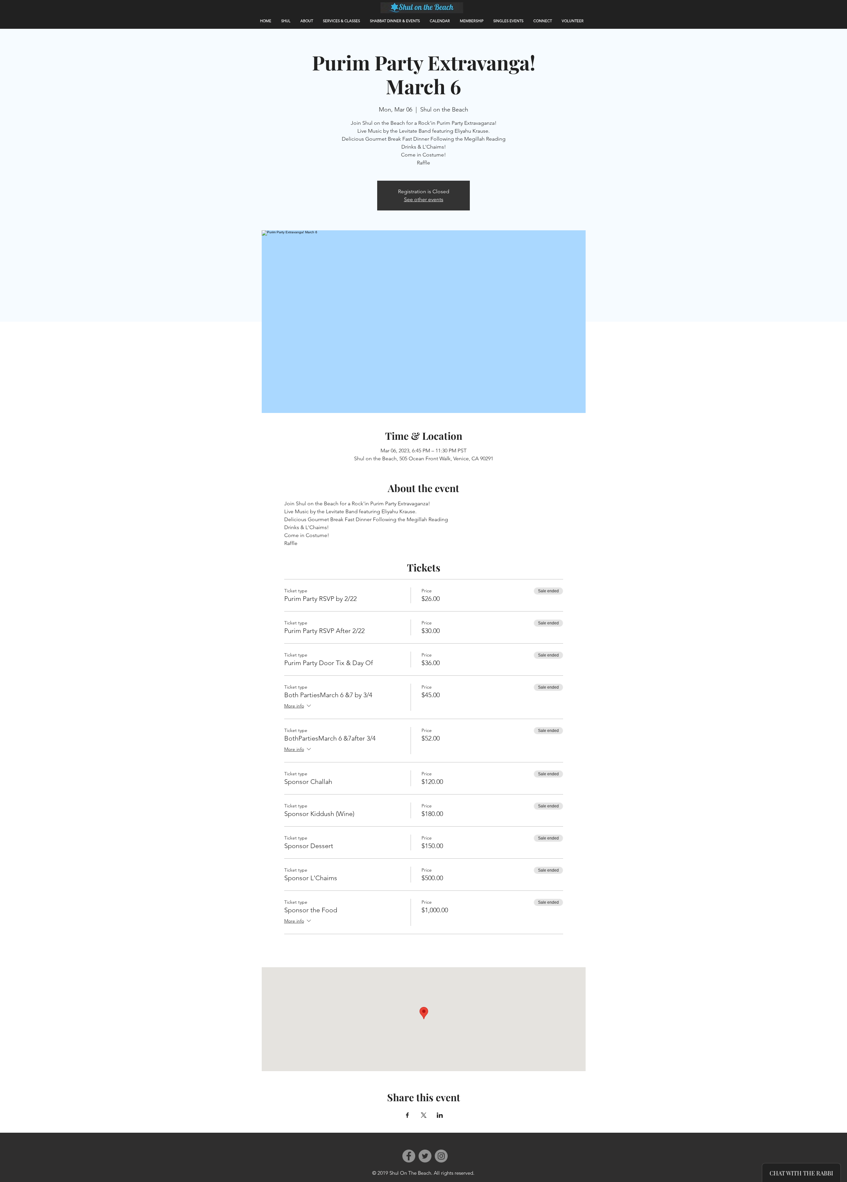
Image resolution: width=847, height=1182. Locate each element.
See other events (423, 199)
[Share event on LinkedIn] (440, 1115)
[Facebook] (408, 1156)
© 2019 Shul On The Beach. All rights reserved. (423, 1173)
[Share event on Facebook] (407, 1115)
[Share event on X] (424, 1115)
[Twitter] (425, 1156)
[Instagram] (441, 1156)
